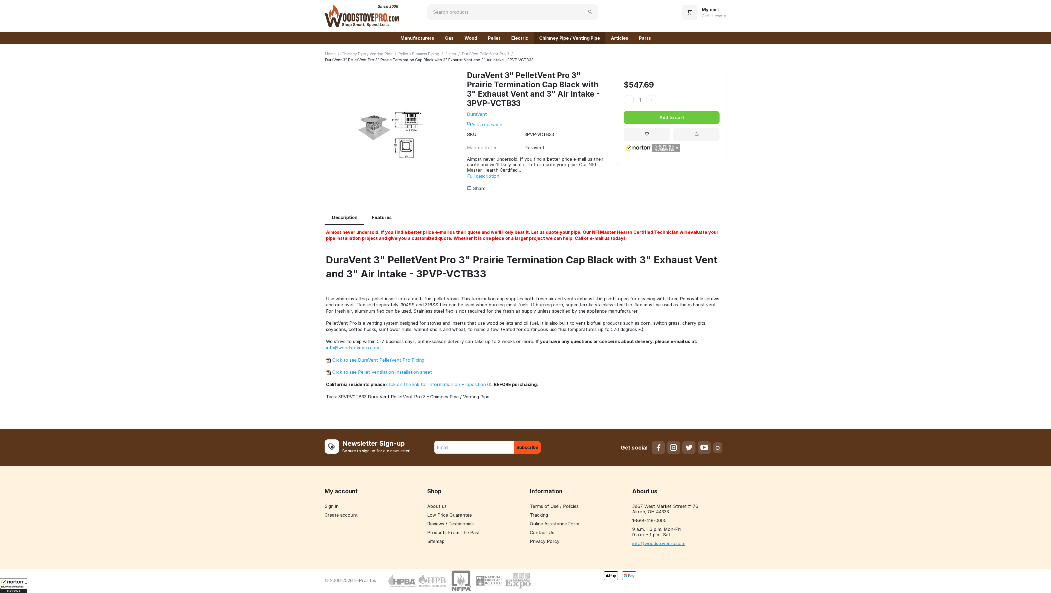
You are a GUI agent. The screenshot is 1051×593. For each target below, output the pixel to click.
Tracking (539, 515)
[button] (13, 585)
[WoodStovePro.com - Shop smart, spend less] (362, 15)
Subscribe (527, 447)
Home (330, 53)
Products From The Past (453, 532)
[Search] (590, 12)
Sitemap (435, 541)
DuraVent (477, 114)
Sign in (332, 506)
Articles (619, 38)
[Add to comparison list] (696, 134)
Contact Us (542, 532)
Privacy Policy (544, 541)
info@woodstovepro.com (352, 347)
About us (437, 506)
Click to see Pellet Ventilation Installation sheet (381, 372)
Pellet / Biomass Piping (419, 53)
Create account (341, 515)
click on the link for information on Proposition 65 (439, 384)
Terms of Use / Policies (554, 506)
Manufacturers (417, 38)
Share (479, 188)
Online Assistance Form (554, 523)
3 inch (450, 53)
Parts (645, 38)
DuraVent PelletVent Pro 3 (485, 53)
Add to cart (671, 117)
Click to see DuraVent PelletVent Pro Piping (377, 360)
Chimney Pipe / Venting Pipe (569, 38)
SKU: (472, 134)
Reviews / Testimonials (451, 523)
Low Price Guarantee (449, 515)
